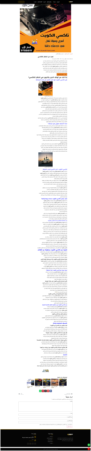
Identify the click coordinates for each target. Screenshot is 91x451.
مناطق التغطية (49, 1)
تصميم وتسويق (37, 449)
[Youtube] (48, 391)
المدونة (44, 1)
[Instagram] (45, 391)
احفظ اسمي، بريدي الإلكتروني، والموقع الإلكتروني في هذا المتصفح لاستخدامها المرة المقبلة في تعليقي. (55, 424)
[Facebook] (51, 391)
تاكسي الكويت (66, 53)
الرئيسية (58, 1)
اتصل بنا (35, 1)
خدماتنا (54, 1)
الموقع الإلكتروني (70, 420)
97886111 (59, 121)
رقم (62, 121)
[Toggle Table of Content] (65, 74)
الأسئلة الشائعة (40, 1)
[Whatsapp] (40, 391)
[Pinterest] (43, 391)
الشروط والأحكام (49, 438)
